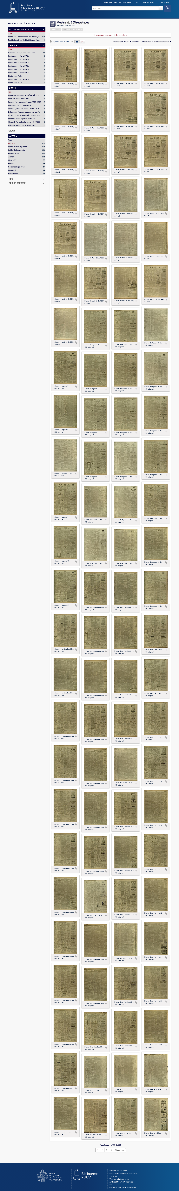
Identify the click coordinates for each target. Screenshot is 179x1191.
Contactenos (148, 2)
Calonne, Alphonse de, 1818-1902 (21, 125)
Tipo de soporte (17, 182)
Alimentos (12, 157)
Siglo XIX (12, 160)
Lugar (12, 130)
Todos (10, 33)
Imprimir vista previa (60, 42)
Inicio (137, 2)
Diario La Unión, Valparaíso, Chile (21, 53)
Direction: (136, 42)
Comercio (12, 143)
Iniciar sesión (163, 2)
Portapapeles (167, 8)
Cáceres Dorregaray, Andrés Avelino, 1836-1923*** (28, 95)
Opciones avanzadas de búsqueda (110, 35)
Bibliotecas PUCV (15, 76)
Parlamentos (13, 173)
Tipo (11, 178)
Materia (13, 136)
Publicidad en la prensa (17, 147)
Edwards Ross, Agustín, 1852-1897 (22, 119)
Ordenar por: (118, 42)
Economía (12, 170)
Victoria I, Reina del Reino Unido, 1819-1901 (25, 109)
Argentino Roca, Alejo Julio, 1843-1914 (23, 115)
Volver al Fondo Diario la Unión (117, 2)
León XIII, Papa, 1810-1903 (18, 99)
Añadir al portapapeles (76, 84)
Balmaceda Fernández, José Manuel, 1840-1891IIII (28, 112)
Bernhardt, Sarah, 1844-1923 (19, 105)
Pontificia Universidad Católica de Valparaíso (26, 40)
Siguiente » (119, 1150)
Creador (13, 45)
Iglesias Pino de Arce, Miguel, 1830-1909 (24, 102)
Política (11, 163)
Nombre (13, 87)
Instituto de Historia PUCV (18, 56)
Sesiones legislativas (16, 167)
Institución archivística (21, 29)
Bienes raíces (13, 153)
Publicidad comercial (16, 150)
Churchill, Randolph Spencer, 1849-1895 (24, 122)
